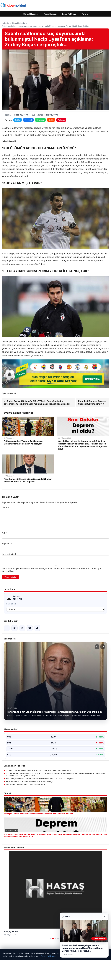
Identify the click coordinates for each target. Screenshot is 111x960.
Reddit (51, 120)
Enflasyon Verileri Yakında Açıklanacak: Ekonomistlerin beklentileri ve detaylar (38, 770)
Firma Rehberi (50, 14)
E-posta (7, 543)
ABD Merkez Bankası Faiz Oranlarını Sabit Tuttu (25, 784)
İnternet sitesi (9, 554)
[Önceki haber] (97, 646)
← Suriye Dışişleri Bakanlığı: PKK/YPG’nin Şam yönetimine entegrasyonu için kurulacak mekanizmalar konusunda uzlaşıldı (37, 402)
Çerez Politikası (69, 14)
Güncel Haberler (30, 14)
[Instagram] (22, 628)
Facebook (28, 120)
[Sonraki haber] (102, 646)
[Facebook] (7, 628)
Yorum (6, 507)
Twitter (17, 120)
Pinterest (61, 120)
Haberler (5, 23)
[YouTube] (30, 628)
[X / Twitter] (14, 628)
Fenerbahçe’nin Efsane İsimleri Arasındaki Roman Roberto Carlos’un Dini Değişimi (40, 778)
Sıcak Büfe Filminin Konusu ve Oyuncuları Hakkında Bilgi (29, 781)
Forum (85, 14)
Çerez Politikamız (48, 956)
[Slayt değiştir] (50, 938)
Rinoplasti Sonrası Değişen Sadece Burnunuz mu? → (92, 402)
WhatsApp (40, 120)
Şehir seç (11, 604)
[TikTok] (37, 628)
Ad (4, 532)
